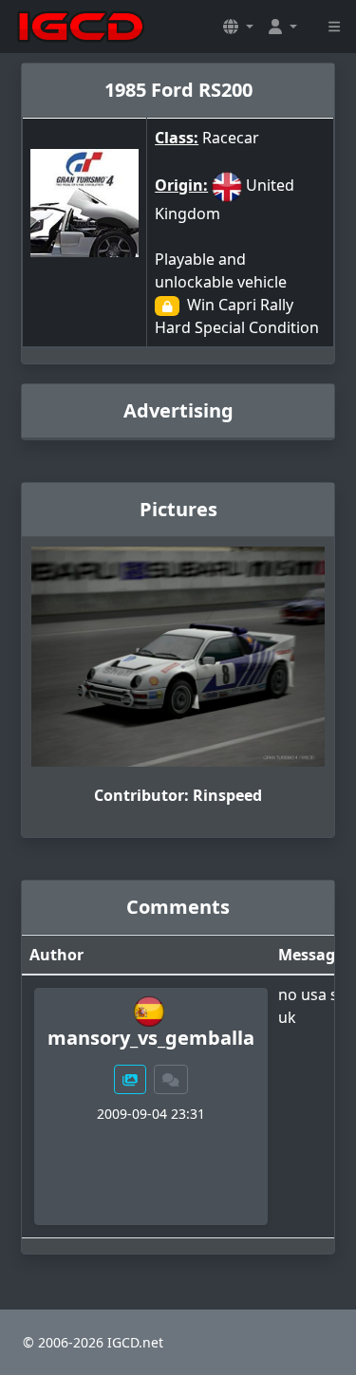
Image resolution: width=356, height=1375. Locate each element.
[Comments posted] (171, 1079)
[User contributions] (130, 1079)
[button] (238, 27)
